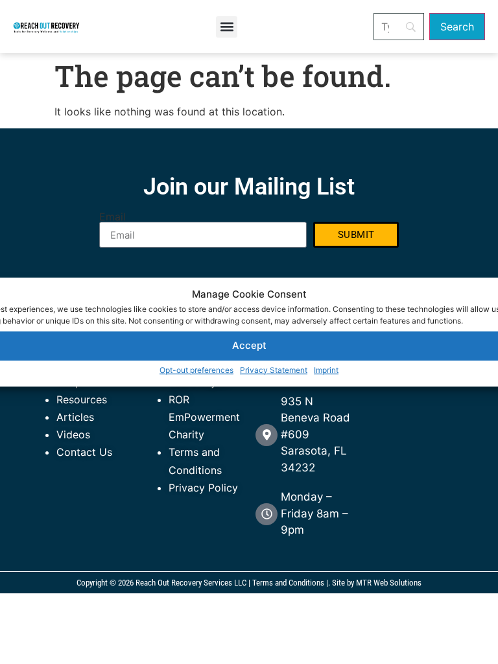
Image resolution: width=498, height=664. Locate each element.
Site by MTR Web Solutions (376, 582)
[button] (226, 27)
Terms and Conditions (288, 582)
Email (112, 216)
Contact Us (84, 451)
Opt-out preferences (196, 370)
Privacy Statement (273, 370)
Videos (73, 434)
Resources (81, 399)
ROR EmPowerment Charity (204, 417)
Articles (75, 416)
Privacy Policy (203, 487)
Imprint (326, 370)
